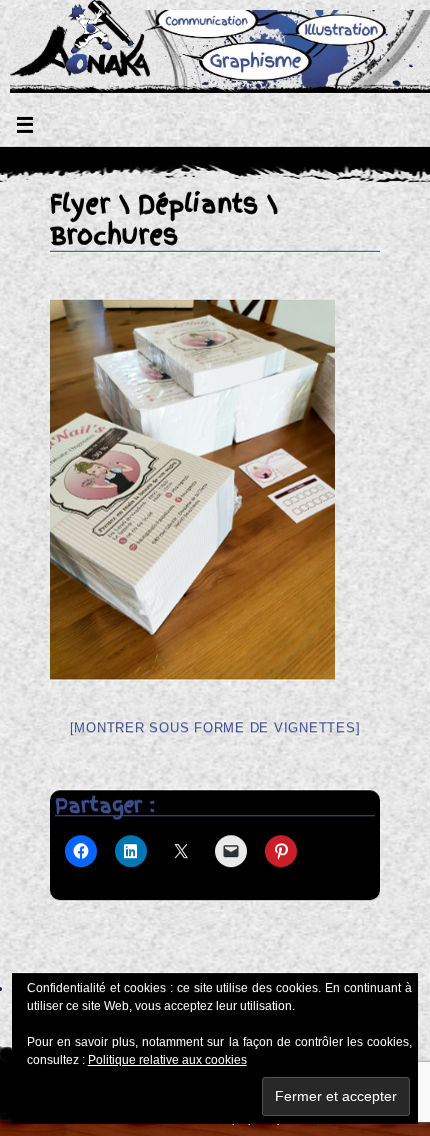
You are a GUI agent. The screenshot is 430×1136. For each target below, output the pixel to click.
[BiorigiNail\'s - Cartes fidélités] (215, 380)
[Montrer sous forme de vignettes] (215, 727)
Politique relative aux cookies (167, 1060)
